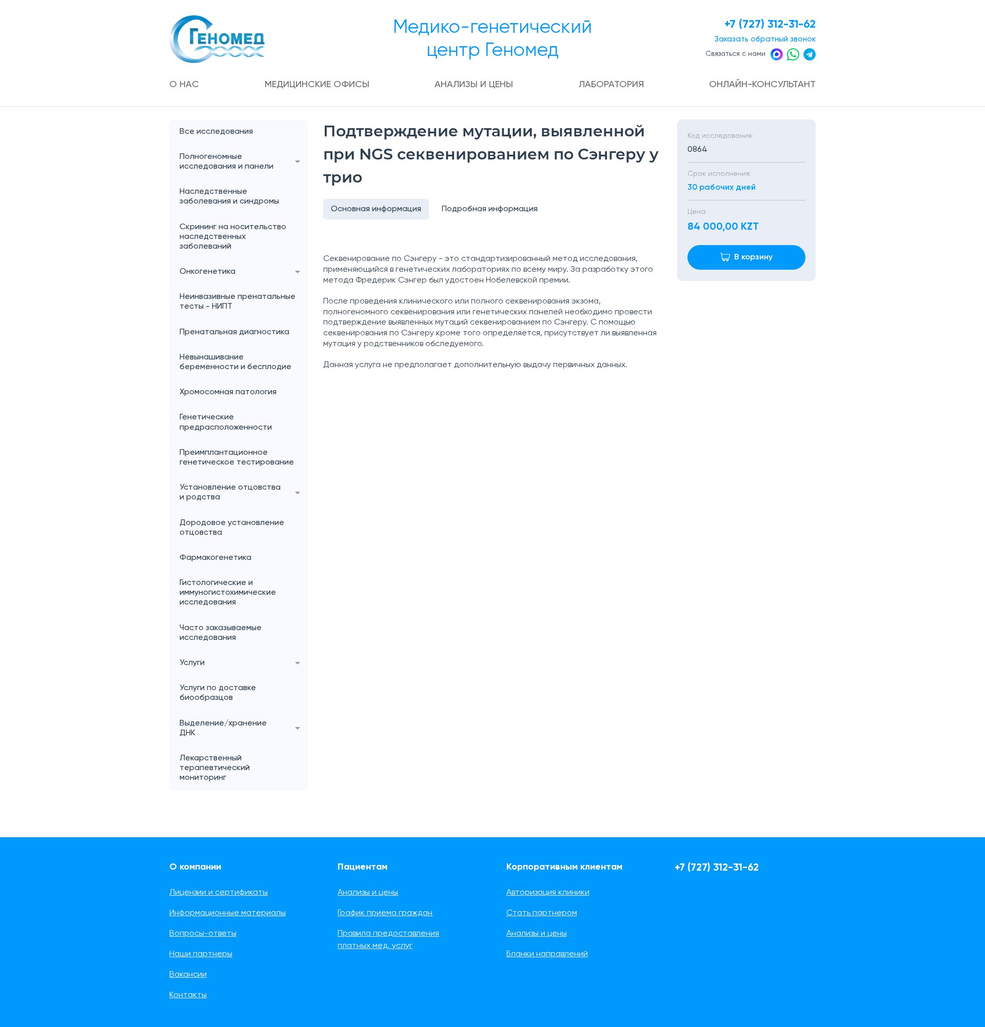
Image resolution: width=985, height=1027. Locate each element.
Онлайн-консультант (762, 84)
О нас (184, 84)
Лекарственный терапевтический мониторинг (215, 768)
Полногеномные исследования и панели (226, 162)
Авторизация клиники (547, 893)
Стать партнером (541, 913)
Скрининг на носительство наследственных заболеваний (233, 237)
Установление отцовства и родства (230, 492)
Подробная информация (490, 209)
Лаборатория (611, 84)
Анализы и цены (474, 84)
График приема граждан (385, 913)
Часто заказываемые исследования (221, 633)
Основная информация (376, 209)
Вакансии (188, 975)
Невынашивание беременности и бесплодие (235, 362)
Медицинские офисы (317, 84)
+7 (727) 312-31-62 (770, 24)
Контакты (188, 995)
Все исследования (216, 132)
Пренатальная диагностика (234, 332)
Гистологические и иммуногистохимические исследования (228, 593)
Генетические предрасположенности (226, 422)
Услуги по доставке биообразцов (218, 693)
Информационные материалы (227, 913)
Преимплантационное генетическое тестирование (237, 458)
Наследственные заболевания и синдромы (229, 197)
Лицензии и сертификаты (218, 893)
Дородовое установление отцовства (232, 528)
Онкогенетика (207, 272)
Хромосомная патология (228, 392)
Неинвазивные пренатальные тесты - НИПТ (238, 302)
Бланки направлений (547, 954)
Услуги (192, 663)
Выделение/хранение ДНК (223, 728)
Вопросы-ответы (203, 934)
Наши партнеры (200, 954)
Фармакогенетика (215, 558)
